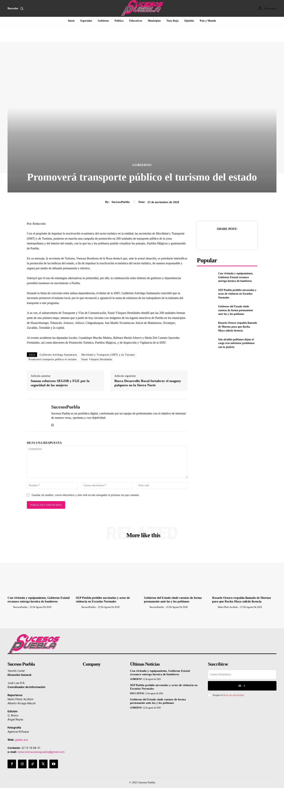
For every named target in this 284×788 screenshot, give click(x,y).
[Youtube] (53, 764)
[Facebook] (209, 238)
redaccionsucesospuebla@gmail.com (41, 751)
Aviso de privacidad (233, 695)
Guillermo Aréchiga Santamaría (58, 354)
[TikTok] (32, 764)
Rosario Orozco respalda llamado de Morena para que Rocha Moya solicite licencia (237, 326)
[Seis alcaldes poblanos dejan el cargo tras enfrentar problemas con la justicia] (206, 343)
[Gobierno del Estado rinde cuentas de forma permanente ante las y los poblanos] (206, 310)
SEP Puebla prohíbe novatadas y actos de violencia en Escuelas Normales (237, 294)
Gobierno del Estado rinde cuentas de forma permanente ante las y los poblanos (235, 310)
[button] (16, 8)
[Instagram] (22, 764)
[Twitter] (218, 238)
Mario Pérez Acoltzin (228, 607)
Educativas (137, 693)
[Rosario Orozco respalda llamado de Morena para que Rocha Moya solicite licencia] (206, 326)
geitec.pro (21, 739)
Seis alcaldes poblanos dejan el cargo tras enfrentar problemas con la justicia (236, 343)
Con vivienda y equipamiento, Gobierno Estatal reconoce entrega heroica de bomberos (235, 277)
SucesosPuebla (120, 201)
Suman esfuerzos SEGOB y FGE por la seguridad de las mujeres (60, 383)
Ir (239, 685)
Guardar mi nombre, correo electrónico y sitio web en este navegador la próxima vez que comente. (86, 495)
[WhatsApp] (52, 424)
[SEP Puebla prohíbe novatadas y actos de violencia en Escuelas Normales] (206, 293)
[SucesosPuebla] (36, 415)
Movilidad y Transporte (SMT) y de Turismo (108, 354)
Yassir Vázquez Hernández (96, 359)
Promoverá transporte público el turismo (53, 359)
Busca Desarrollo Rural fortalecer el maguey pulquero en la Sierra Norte (147, 383)
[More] (245, 238)
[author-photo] (10, 607)
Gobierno (142, 165)
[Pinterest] (227, 238)
